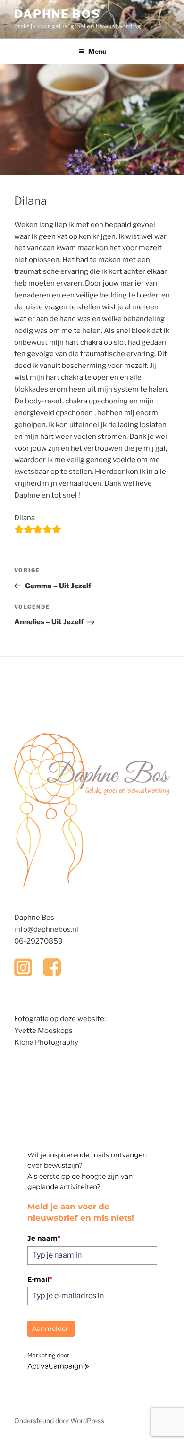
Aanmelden (51, 1328)
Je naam (43, 1238)
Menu (97, 51)
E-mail (39, 1279)
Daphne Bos (57, 14)
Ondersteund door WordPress (59, 1421)
